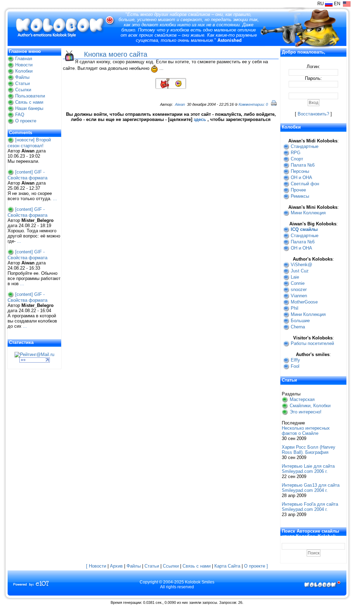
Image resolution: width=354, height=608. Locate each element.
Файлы (22, 77)
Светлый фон (305, 183)
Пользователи (30, 96)
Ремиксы (300, 196)
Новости (23, 64)
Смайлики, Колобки (310, 405)
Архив (116, 566)
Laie (295, 277)
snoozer (299, 289)
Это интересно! (306, 411)
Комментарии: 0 (253, 104)
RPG (295, 152)
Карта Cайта (227, 566)
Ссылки (23, 89)
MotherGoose (304, 302)
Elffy (295, 360)
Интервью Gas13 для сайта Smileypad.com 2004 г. (310, 488)
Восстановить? (313, 113)
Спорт (297, 158)
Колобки (23, 71)
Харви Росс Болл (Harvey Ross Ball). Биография (308, 450)
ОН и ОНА (301, 177)
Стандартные (304, 146)
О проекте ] (256, 566)
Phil (294, 308)
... (55, 198)
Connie (298, 283)
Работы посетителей (312, 343)
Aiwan (180, 104)
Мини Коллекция (308, 212)
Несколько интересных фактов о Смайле (306, 430)
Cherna (298, 326)
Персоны (300, 171)
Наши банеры (29, 108)
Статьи (22, 83)
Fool (295, 366)
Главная (23, 58)
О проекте (25, 120)
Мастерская (302, 399)
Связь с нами (29, 102)
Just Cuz (300, 270)
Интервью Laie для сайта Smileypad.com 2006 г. (308, 469)
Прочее (298, 190)
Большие (300, 320)
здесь (200, 119)
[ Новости (96, 566)
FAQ (19, 114)
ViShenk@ (301, 264)
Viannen (299, 295)
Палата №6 (303, 165)
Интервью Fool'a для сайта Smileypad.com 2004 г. (310, 507)
